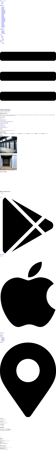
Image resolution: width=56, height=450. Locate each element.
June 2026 (3, 8)
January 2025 (3, 18)
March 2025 (3, 17)
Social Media (7, 111)
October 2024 (3, 20)
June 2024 (3, 23)
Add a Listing (2, 40)
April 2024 (3, 24)
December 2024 (3, 19)
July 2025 (3, 14)
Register (7, 443)
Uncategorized (3, 33)
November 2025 (3, 11)
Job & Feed (3, 31)
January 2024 (3, 26)
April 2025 (3, 16)
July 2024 (3, 22)
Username (1, 440)
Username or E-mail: (2, 447)
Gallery (5, 111)
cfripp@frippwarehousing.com (3, 127)
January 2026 (3, 10)
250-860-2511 (1, 124)
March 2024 (3, 25)
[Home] (1, 34)
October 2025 (3, 12)
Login (3, 38)
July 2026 (3, 7)
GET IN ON (2, 254)
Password (1, 441)
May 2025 (3, 15)
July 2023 (3, 27)
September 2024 (3, 21)
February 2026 (3, 9)
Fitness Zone (3, 30)
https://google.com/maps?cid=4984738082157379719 (6, 121)
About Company (2, 111)
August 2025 (3, 13)
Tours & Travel (3, 32)
